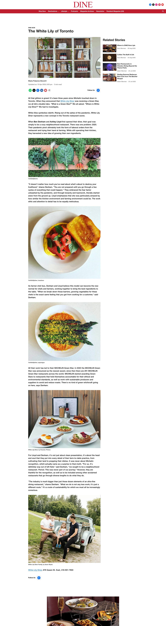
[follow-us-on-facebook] (98, 90)
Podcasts (74, 11)
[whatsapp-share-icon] (30, 91)
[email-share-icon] (45, 91)
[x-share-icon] (34, 91)
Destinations (52, 11)
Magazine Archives (87, 11)
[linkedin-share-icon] (41, 91)
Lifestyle (64, 11)
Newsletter (100, 11)
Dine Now (42, 11)
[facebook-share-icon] (37, 91)
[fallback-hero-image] (109, 48)
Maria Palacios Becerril (37, 81)
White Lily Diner (67, 101)
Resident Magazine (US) (115, 11)
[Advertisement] (83, 18)
